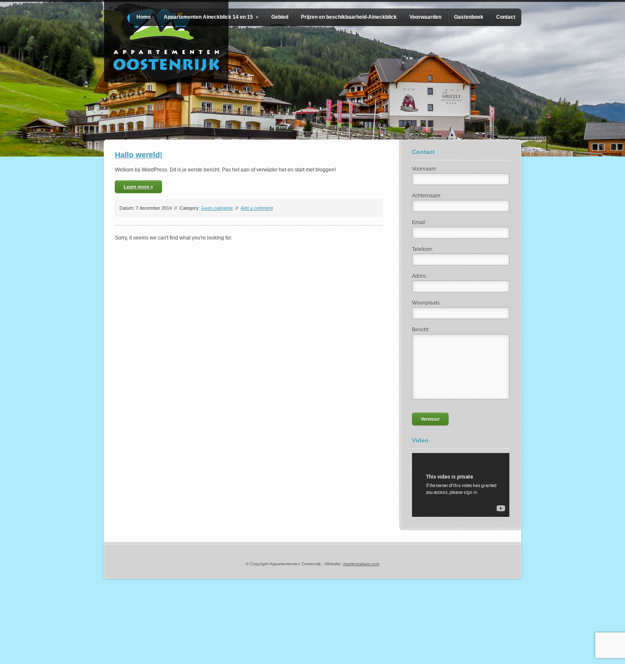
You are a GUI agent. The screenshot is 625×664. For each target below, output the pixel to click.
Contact (505, 17)
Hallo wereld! (138, 155)
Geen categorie (217, 208)
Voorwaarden (425, 17)
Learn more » (138, 186)
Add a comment (257, 208)
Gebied (279, 17)
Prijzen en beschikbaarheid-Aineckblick (349, 17)
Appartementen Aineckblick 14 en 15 (211, 17)
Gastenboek (468, 17)
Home (143, 17)
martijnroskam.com (361, 563)
